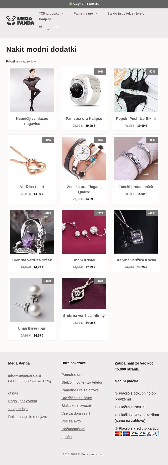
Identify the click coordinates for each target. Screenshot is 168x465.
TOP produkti (49, 13)
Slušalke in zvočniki (77, 406)
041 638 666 (18, 381)
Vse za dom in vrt (75, 413)
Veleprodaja (18, 409)
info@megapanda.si (24, 375)
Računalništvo (73, 429)
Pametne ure (83, 13)
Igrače (66, 437)
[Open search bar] (49, 28)
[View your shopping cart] (40, 26)
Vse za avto (71, 421)
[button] (57, 26)
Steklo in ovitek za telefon (126, 13)
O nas (13, 393)
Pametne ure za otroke (80, 390)
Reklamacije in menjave (27, 417)
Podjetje (45, 19)
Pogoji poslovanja (22, 401)
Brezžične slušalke (76, 398)
